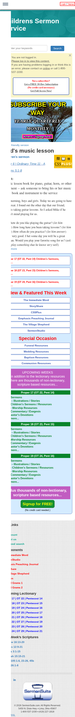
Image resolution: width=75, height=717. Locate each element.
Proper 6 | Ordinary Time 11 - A (24, 164)
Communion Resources (36, 363)
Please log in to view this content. (30, 61)
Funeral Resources (36, 345)
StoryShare (36, 306)
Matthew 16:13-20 (13, 642)
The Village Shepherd (36, 324)
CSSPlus (36, 312)
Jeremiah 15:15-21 (14, 656)
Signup (71, 4)
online (46, 68)
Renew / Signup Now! (37, 136)
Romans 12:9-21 (13, 646)
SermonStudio (36, 330)
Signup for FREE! (38, 504)
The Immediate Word (36, 300)
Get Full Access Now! (41, 91)
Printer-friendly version (16, 145)
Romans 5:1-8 (12, 170)
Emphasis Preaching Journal (36, 318)
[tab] (37, 260)
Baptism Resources (36, 357)
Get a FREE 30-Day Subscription (41, 84)
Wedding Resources (36, 351)
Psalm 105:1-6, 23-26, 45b (18, 660)
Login (63, 4)
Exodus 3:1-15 (11, 651)
